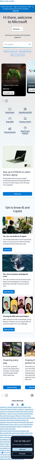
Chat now (22, 449)
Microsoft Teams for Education (16, 422)
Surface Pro (4, 407)
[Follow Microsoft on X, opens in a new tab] (17, 404)
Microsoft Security (14, 431)
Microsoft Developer (6, 437)
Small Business (23, 435)
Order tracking (26, 416)
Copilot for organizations (25, 409)
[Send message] (30, 44)
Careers (7, 444)
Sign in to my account (17, 55)
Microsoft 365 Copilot (11, 435)
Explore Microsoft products (24, 412)
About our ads (19, 459)
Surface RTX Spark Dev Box (8, 409)
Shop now (16, 11)
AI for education (10, 429)
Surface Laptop (13, 407)
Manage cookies (10, 457)
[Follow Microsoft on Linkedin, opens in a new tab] (22, 404)
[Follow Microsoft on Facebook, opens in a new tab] (12, 404)
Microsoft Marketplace (7, 442)
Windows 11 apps (5, 414)
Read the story (9, 292)
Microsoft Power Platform (17, 433)
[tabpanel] (17, 117)
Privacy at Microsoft (6, 446)
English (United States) (7, 450)
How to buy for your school (18, 424)
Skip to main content (7, 1)
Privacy (2, 457)
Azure (30, 435)
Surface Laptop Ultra (24, 407)
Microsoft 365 (4, 433)
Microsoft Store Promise (22, 418)
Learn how (7, 249)
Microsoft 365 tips (25, 51)
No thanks (22, 453)
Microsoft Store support (8, 416)
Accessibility (4, 448)
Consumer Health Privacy (8, 455)
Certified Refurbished (7, 418)
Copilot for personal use (7, 412)
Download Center (27, 414)
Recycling (11, 459)
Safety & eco (4, 459)
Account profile (16, 414)
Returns (18, 416)
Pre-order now (8, 93)
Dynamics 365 (24, 431)
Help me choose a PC (10, 51)
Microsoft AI (4, 431)
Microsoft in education (14, 420)
